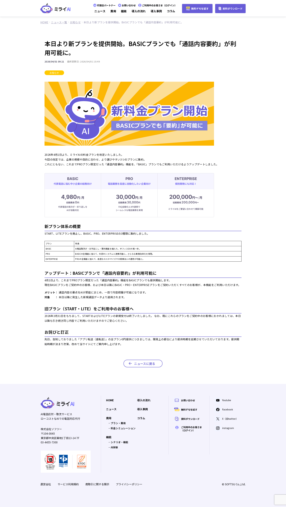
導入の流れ (139, 11)
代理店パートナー (106, 5)
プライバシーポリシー (129, 484)
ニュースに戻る (144, 363)
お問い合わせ (129, 5)
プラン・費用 (118, 423)
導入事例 (156, 11)
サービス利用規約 (68, 484)
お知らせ (54, 72)
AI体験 (114, 447)
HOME (110, 400)
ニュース (99, 11)
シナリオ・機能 (119, 442)
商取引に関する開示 (97, 484)
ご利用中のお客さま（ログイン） (159, 5)
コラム (171, 11)
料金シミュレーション (123, 428)
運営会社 (45, 484)
